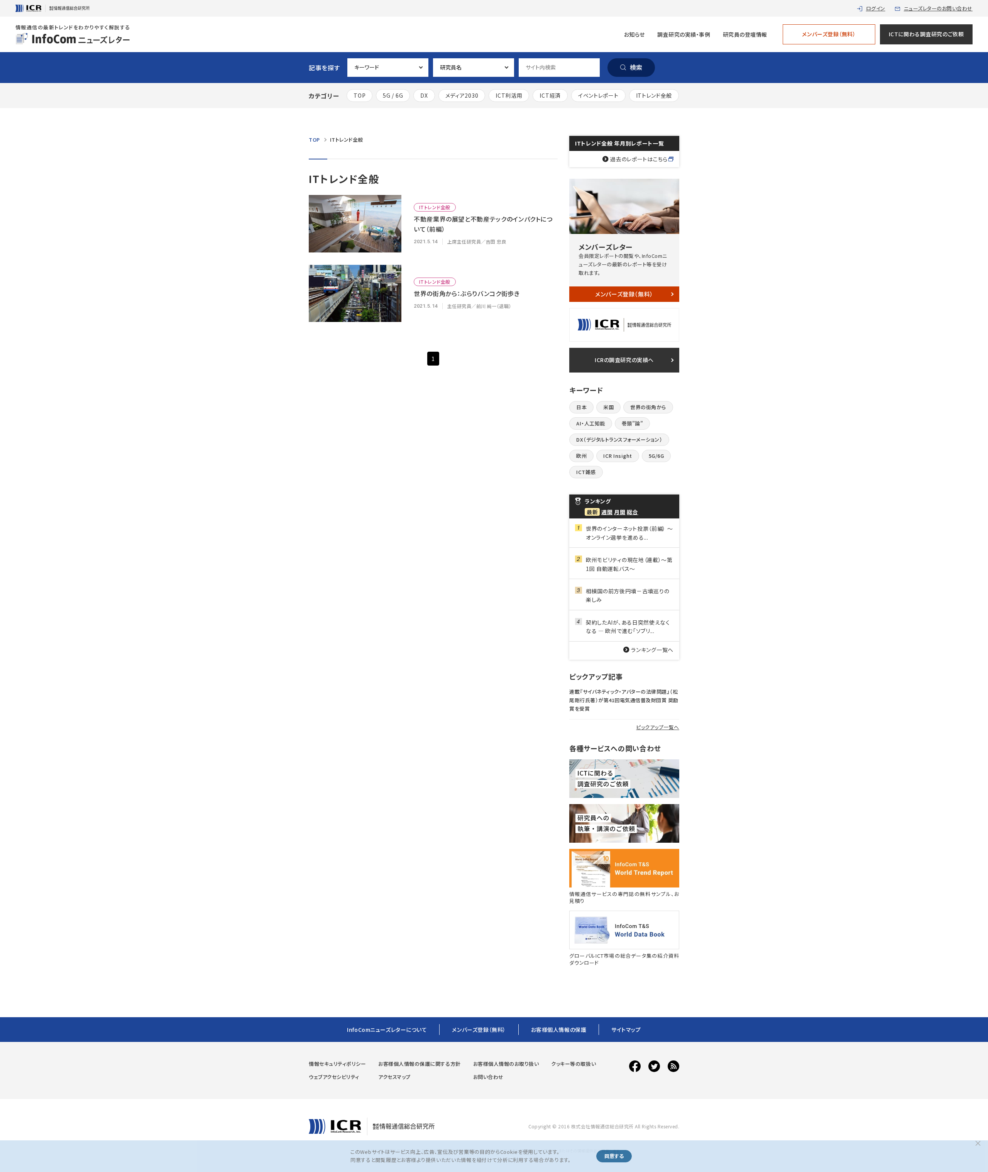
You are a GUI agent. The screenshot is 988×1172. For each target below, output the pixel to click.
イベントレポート (598, 95)
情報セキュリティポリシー (337, 1063)
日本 (581, 407)
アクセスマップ (394, 1077)
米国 (608, 407)
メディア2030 (462, 95)
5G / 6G (393, 95)
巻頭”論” (632, 423)
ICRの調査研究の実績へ (624, 360)
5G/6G (656, 455)
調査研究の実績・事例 (684, 34)
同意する (614, 1156)
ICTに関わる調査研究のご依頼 (926, 34)
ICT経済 (550, 95)
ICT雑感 (586, 472)
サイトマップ (626, 1029)
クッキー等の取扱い (573, 1063)
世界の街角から (648, 407)
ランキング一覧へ (652, 650)
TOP (359, 95)
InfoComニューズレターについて (387, 1029)
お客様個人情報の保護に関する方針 (419, 1063)
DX (424, 95)
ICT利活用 (509, 95)
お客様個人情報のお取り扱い (506, 1063)
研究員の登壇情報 (745, 34)
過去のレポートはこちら (639, 159)
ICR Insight (617, 455)
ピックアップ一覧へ (657, 727)
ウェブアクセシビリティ (334, 1077)
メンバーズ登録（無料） (829, 34)
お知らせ (634, 34)
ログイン (875, 8)
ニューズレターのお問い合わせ (938, 8)
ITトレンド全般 (654, 95)
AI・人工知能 (590, 423)
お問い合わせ (488, 1077)
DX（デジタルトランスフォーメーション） (619, 439)
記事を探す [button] (324, 67)
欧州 (581, 455)
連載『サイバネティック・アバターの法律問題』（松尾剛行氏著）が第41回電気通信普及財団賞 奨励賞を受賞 (623, 700)
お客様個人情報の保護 (559, 1029)
